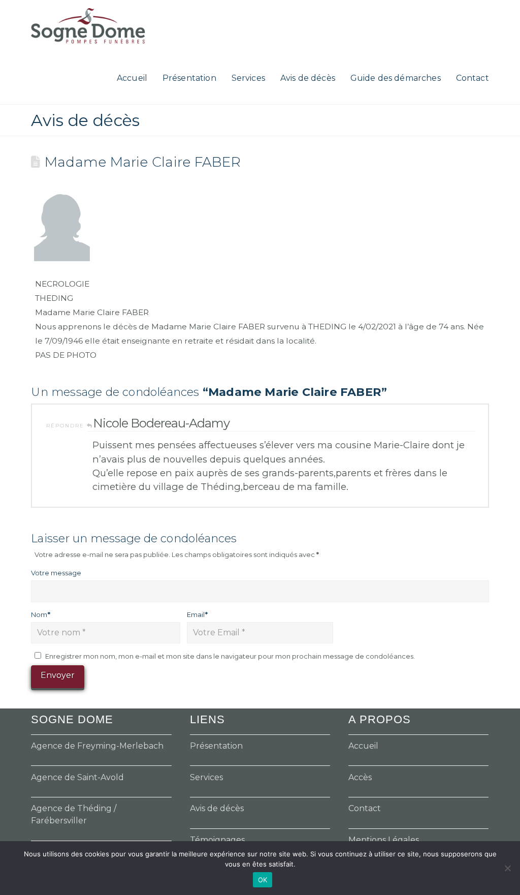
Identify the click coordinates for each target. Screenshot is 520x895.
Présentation (216, 746)
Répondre (66, 425)
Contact (364, 808)
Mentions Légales (383, 840)
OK (263, 880)
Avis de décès (217, 808)
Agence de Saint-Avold (77, 777)
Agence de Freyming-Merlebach (97, 746)
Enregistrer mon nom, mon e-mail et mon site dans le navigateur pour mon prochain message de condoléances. (230, 656)
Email (197, 614)
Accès (360, 777)
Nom (40, 614)
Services (206, 777)
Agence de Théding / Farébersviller (73, 814)
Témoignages (217, 840)
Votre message (56, 573)
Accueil (363, 746)
